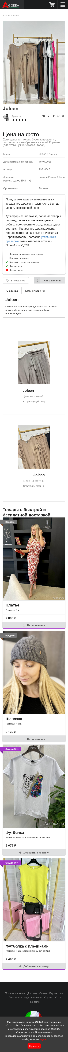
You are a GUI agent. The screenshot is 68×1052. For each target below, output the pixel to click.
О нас (58, 997)
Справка (48, 997)
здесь (43, 1039)
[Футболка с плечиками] (34, 899)
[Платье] (34, 558)
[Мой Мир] (63, 116)
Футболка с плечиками (27, 946)
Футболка (15, 832)
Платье (12, 604)
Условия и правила (15, 993)
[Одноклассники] (48, 116)
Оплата (43, 993)
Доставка (32, 993)
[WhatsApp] (58, 116)
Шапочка (14, 718)
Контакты (35, 1001)
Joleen (15, 15)
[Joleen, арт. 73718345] (34, 103)
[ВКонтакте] (43, 116)
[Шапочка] (34, 672)
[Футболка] (34, 786)
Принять (34, 1046)
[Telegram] (53, 116)
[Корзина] (52, 4)
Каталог (7, 15)
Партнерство (56, 993)
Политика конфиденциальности (25, 997)
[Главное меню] (62, 4)
